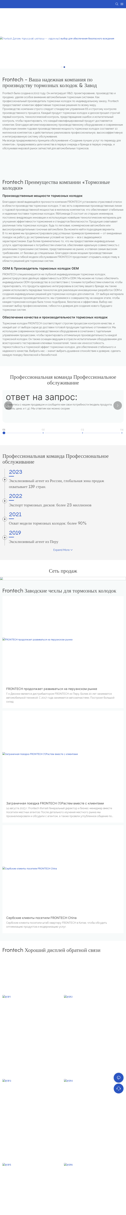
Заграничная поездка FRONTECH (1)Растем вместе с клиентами (55, 803)
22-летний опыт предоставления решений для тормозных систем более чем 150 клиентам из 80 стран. (29, 45)
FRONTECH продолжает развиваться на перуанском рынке (51, 689)
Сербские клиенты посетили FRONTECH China (41, 918)
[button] (61, 67)
